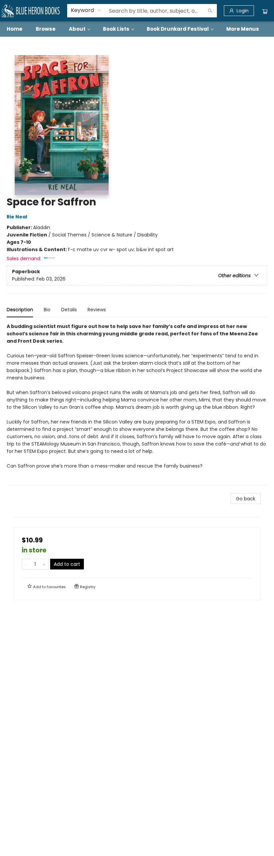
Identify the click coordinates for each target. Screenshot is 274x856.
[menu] (137, 29)
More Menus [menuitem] (242, 28)
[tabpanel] (137, 404)
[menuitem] (14, 29)
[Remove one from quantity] (26, 564)
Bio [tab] (47, 309)
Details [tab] (69, 309)
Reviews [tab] (97, 309)
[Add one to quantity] (44, 564)
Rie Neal (17, 216)
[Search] (210, 10)
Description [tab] (20, 309)
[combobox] (86, 10)
